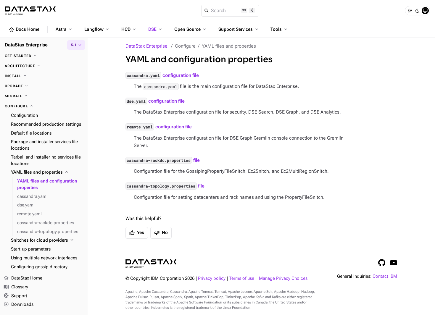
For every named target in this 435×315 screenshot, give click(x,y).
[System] (425, 10)
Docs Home (24, 30)
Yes (136, 232)
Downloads (18, 304)
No (161, 232)
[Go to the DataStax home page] (150, 263)
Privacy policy (211, 278)
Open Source (190, 29)
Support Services (238, 29)
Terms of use (241, 278)
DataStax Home (23, 278)
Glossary (16, 287)
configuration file (163, 75)
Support (15, 295)
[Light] (409, 10)
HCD (129, 29)
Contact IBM (385, 276)
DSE (155, 29)
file (163, 160)
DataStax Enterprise (146, 46)
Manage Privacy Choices (283, 278)
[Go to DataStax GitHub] (381, 262)
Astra (64, 29)
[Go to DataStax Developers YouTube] (393, 262)
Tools (279, 29)
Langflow (97, 29)
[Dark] (417, 10)
